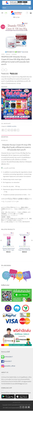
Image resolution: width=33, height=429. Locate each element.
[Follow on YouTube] (29, 407)
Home (2, 54)
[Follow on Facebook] (20, 407)
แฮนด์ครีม (14, 126)
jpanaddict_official (9, 366)
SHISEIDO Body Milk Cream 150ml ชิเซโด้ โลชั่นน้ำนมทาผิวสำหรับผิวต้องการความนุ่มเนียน (24, 249)
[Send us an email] (26, 407)
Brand (8, 54)
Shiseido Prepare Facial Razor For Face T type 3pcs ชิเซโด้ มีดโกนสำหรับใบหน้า (8, 249)
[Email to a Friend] (12, 130)
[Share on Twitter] (9, 130)
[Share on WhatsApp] (2, 130)
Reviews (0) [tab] (4, 140)
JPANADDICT (8, 361)
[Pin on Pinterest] (15, 130)
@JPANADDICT (8, 357)
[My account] (27, 12)
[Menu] (2, 13)
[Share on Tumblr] (18, 130)
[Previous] (1, 244)
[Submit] (29, 7)
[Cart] (31, 13)
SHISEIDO (14, 54)
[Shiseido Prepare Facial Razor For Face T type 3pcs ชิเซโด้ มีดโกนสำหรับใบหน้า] (8, 239)
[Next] (32, 244)
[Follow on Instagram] (23, 407)
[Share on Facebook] (5, 130)
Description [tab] (4, 137)
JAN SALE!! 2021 (16, 402)
